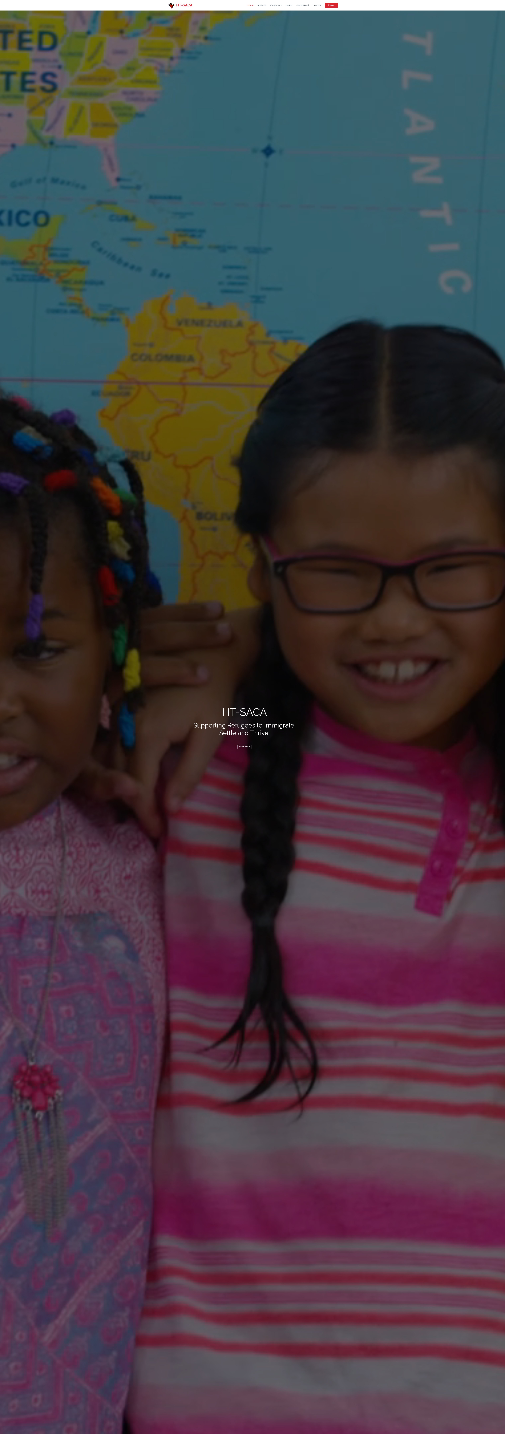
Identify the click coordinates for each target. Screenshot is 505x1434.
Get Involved (302, 5)
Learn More (244, 746)
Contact (317, 5)
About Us (261, 5)
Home (251, 5)
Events (289, 5)
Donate (331, 5)
